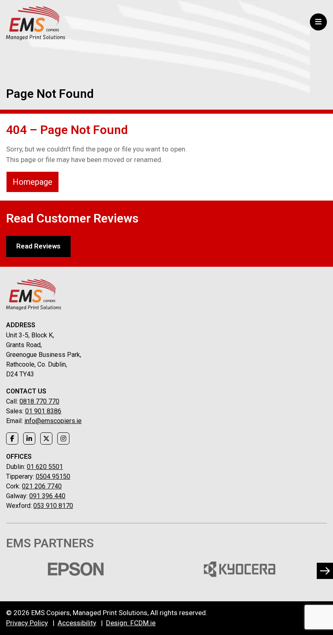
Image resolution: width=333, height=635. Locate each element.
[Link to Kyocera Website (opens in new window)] (239, 569)
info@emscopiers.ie (53, 421)
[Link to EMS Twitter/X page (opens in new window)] (46, 438)
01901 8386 (43, 411)
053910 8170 (53, 506)
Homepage (32, 182)
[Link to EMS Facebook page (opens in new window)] (12, 438)
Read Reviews (38, 246)
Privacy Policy (27, 623)
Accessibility (77, 623)
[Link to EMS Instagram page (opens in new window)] (63, 438)
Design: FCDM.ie (131, 623)
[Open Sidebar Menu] (318, 21)
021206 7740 (42, 486)
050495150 (53, 476)
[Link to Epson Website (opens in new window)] (75, 569)
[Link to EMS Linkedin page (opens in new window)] (29, 438)
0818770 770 (39, 401)
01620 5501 (45, 467)
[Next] (325, 571)
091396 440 (47, 496)
